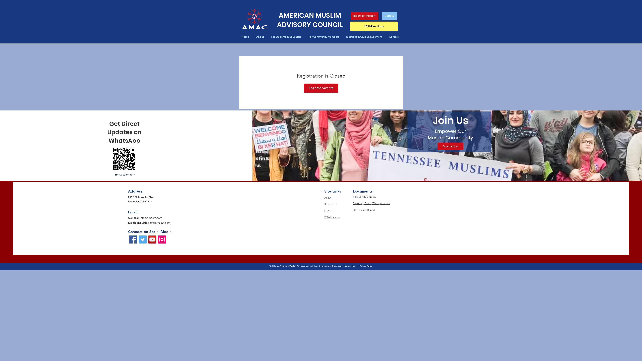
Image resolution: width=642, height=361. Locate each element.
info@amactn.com (151, 217)
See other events (321, 88)
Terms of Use (350, 266)
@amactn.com (161, 222)
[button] (261, 36)
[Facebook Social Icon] (133, 239)
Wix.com (338, 266)
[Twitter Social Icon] (143, 239)
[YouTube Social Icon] (152, 239)
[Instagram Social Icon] (162, 239)
